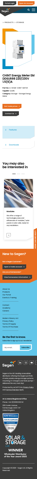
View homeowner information (16, 277)
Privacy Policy (8, 321)
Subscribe (25, 347)
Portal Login (9, 3)
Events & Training (9, 297)
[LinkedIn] (20, 363)
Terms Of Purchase (10, 327)
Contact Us (9, 113)
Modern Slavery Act (10, 318)
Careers (5, 311)
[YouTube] (32, 363)
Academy (6, 308)
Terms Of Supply (9, 324)
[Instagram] (26, 363)
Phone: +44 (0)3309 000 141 (12, 402)
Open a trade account (13, 267)
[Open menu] (33, 9)
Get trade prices (10, 106)
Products (9, 22)
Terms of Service (12, 390)
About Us (6, 289)
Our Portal (6, 295)
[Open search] (28, 9)
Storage (20, 22)
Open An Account (26, 3)
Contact (5, 305)
